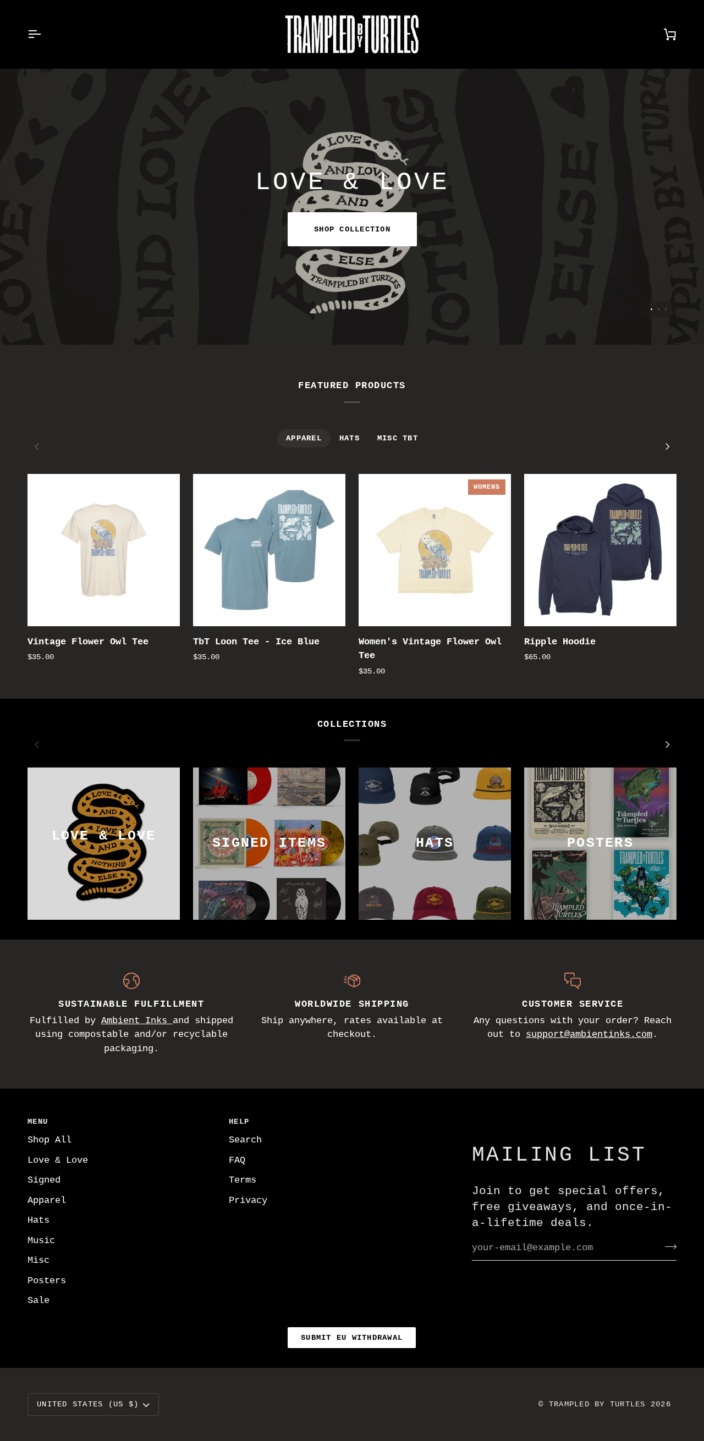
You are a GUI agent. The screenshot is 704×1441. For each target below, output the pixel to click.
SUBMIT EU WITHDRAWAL (352, 1337)
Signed (44, 1180)
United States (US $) (88, 1404)
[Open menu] (44, 34)
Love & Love (58, 1160)
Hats (39, 1220)
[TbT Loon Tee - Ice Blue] (269, 550)
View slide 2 (658, 309)
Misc (39, 1260)
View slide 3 (666, 309)
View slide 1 (651, 309)
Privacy (248, 1200)
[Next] (666, 446)
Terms (242, 1180)
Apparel (47, 1200)
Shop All (50, 1140)
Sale (39, 1300)
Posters (47, 1281)
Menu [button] (38, 1121)
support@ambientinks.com (589, 1034)
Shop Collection (352, 229)
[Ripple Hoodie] (600, 550)
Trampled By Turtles (597, 1404)
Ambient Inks (137, 1020)
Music (41, 1240)
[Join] (667, 1246)
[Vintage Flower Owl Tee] (104, 550)
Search (245, 1140)
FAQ (237, 1160)
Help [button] (239, 1121)
